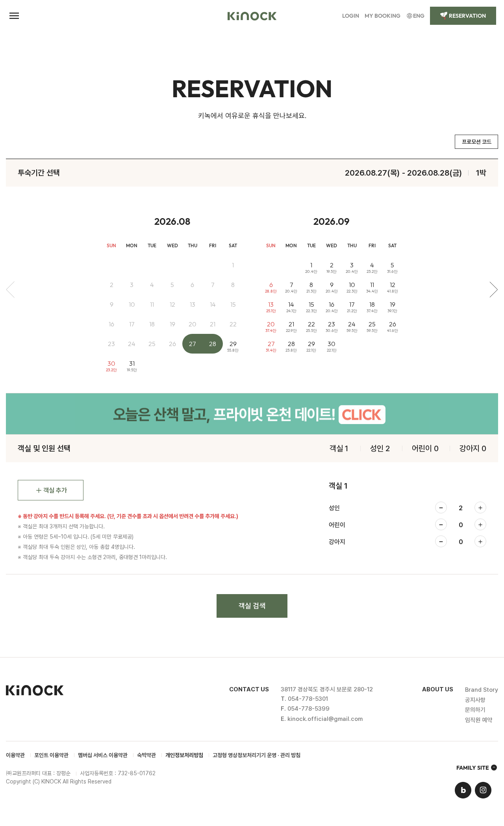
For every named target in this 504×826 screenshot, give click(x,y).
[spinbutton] (460, 508)
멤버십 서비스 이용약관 (103, 755)
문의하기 (475, 709)
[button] (480, 507)
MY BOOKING (382, 16)
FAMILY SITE (472, 767)
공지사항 (475, 700)
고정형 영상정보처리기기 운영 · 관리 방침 (256, 755)
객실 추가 (55, 490)
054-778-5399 (308, 708)
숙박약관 (146, 755)
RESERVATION (467, 15)
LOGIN (350, 16)
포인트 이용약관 (51, 755)
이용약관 (15, 755)
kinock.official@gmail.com (325, 718)
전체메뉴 (14, 16)
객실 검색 (252, 606)
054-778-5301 (308, 698)
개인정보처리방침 (184, 755)
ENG (418, 15)
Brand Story (481, 689)
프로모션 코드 (476, 142)
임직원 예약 (478, 720)
